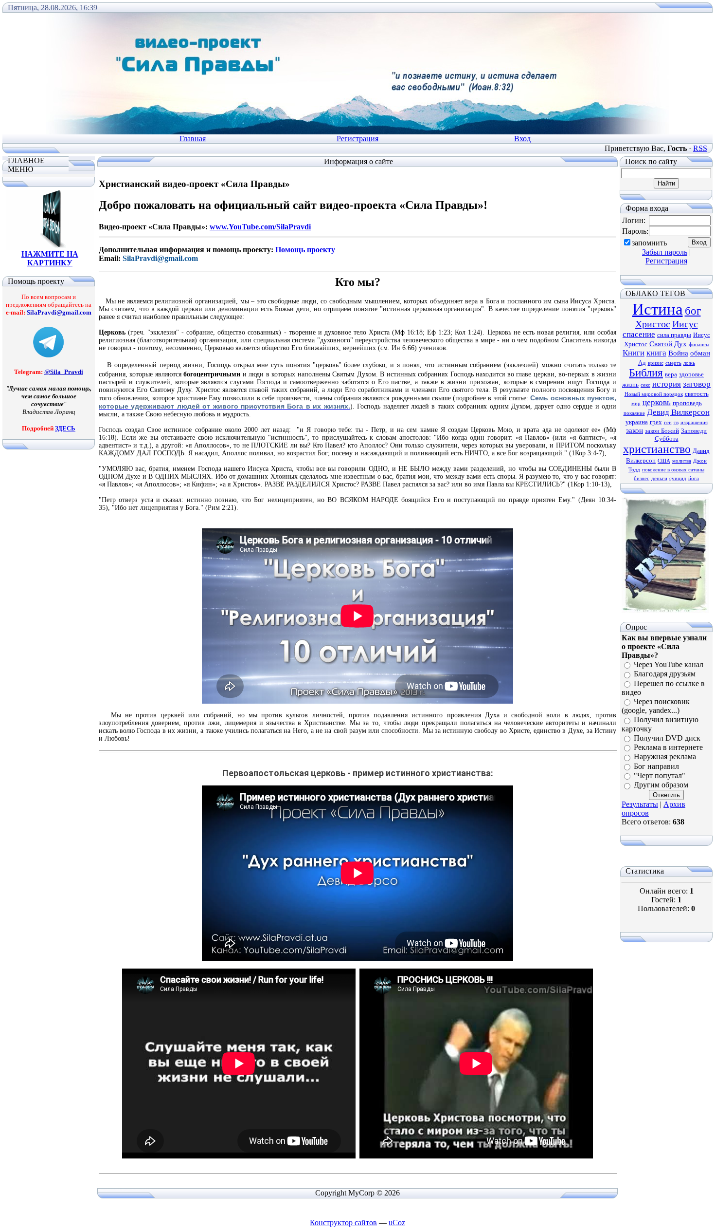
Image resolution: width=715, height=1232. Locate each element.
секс (645, 385)
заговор (697, 384)
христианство (657, 449)
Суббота (667, 438)
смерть (673, 363)
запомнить (649, 243)
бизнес (641, 478)
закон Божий (662, 430)
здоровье (691, 374)
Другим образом (661, 785)
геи (668, 422)
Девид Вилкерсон (678, 412)
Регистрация (357, 138)
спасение (639, 334)
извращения (694, 422)
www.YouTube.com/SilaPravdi (260, 227)
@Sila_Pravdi (63, 371)
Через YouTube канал (668, 664)
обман (700, 353)
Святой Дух (668, 344)
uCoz (397, 1222)
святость (697, 393)
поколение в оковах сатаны (673, 469)
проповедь (687, 403)
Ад (642, 362)
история (666, 384)
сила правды (674, 334)
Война (678, 353)
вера (671, 374)
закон (634, 430)
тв (676, 422)
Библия (646, 373)
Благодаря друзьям (665, 674)
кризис (655, 363)
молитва (681, 461)
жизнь (630, 384)
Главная (192, 138)
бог (693, 311)
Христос (652, 323)
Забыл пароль (664, 252)
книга (656, 352)
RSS (700, 148)
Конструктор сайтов (343, 1222)
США (664, 461)
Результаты (640, 804)
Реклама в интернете (668, 747)
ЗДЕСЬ (65, 428)
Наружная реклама (665, 757)
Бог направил (656, 766)
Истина (657, 309)
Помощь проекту (305, 249)
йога (693, 478)
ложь (689, 363)
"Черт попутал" (659, 775)
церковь (657, 402)
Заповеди (694, 430)
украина (637, 422)
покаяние (634, 413)
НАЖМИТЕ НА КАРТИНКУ (49, 258)
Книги (633, 352)
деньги (659, 478)
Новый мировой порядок (654, 394)
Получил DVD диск (667, 738)
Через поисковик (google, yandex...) (656, 705)
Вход (522, 138)
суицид (677, 478)
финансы (699, 344)
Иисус (685, 323)
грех (656, 422)
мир (636, 403)
